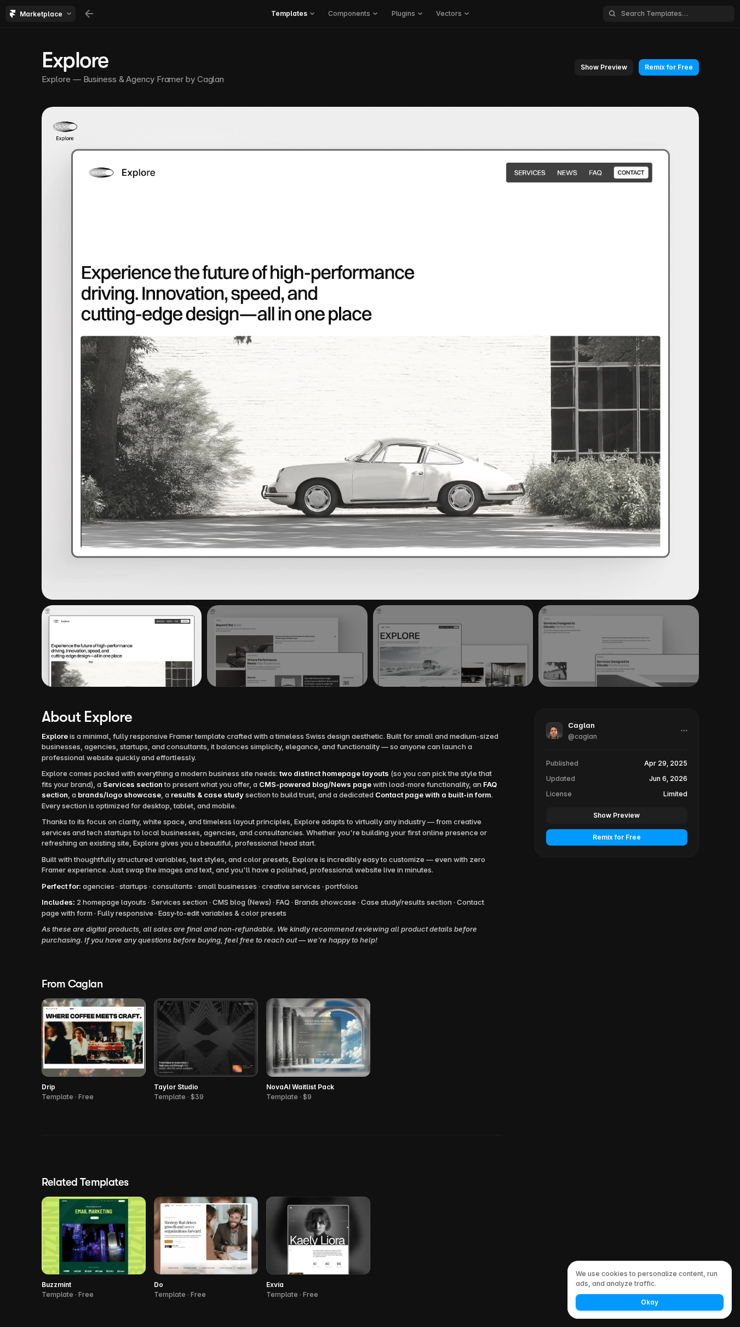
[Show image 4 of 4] (618, 645)
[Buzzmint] (94, 1248)
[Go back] (89, 13)
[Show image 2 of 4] (287, 645)
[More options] (684, 730)
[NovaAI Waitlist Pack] (318, 1050)
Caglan (211, 79)
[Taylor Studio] (206, 1050)
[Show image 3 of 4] (453, 645)
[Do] (206, 1248)
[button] (604, 67)
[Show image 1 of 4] (122, 645)
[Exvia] (318, 1248)
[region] (370, 353)
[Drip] (94, 1050)
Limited (675, 794)
